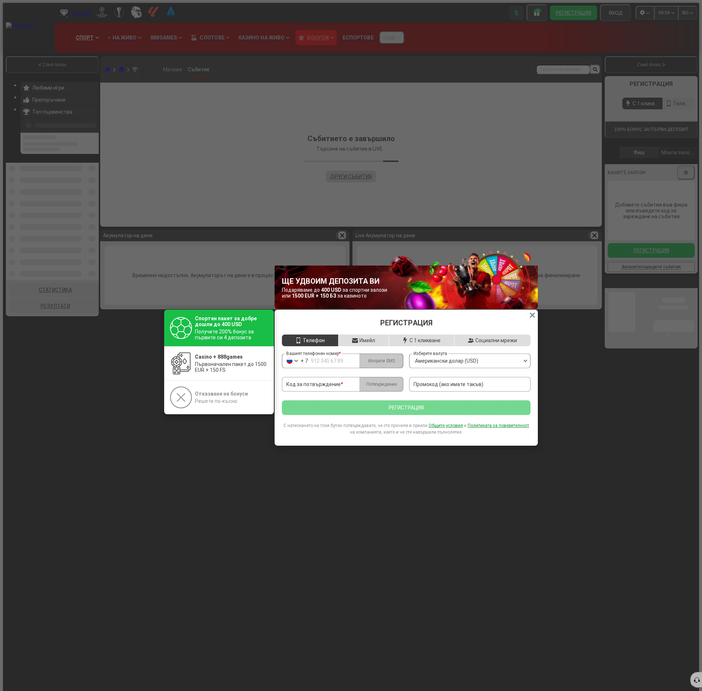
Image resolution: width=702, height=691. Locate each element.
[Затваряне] (532, 315)
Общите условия (446, 425)
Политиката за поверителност (498, 425)
